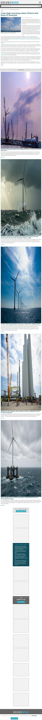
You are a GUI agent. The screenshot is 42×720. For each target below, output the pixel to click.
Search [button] (39, 6)
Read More (2, 157)
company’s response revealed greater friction (19, 38)
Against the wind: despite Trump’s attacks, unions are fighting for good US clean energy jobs (20, 411)
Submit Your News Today (21, 511)
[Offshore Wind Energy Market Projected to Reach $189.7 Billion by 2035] (21, 285)
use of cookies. (34, 715)
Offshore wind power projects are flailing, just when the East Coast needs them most (21, 149)
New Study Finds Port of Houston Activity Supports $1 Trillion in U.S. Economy (20, 563)
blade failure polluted (34, 37)
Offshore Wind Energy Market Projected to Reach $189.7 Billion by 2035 (21, 324)
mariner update (32, 25)
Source (2, 65)
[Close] (40, 715)
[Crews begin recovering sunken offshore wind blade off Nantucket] (11, 24)
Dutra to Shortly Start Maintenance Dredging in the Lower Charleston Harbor (20, 551)
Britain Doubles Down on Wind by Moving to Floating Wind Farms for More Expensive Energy (19, 498)
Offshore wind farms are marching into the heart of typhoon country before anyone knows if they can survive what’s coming (19, 237)
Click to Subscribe (21, 601)
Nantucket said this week (10, 44)
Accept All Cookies (14, 718)
